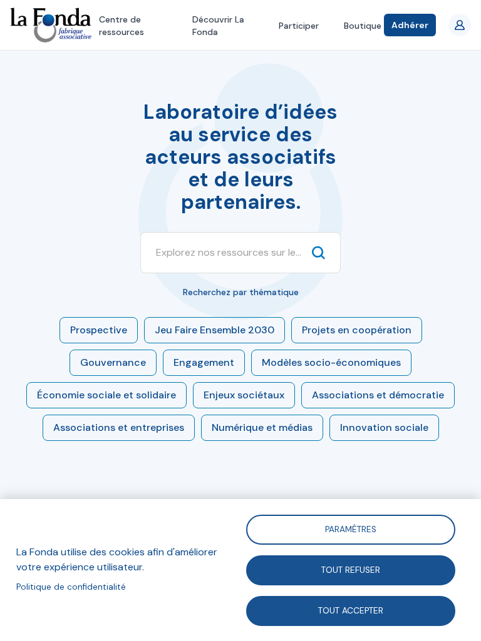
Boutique (362, 25)
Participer (299, 25)
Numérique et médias (262, 427)
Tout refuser (350, 569)
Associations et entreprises (118, 427)
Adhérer (409, 25)
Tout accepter (350, 610)
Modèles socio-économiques (331, 362)
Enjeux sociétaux (244, 394)
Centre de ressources (121, 26)
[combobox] (229, 252)
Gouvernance (113, 362)
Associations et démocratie (378, 394)
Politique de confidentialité (71, 587)
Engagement (203, 362)
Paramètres (350, 528)
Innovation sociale (384, 427)
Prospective (98, 329)
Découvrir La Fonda (218, 26)
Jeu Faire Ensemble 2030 (214, 329)
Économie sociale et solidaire (106, 394)
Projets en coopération (356, 329)
